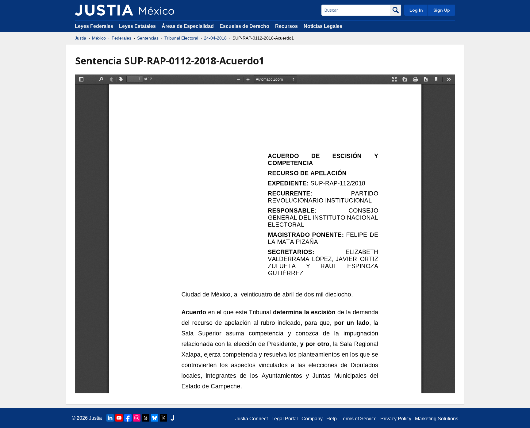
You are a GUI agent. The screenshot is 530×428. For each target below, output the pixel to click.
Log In (416, 10)
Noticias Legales (323, 26)
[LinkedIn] (110, 418)
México (99, 38)
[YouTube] (119, 418)
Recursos (286, 26)
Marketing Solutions (436, 418)
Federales (121, 38)
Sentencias (148, 38)
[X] (163, 418)
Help (331, 418)
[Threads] (145, 418)
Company (312, 418)
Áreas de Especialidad (188, 26)
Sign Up (441, 10)
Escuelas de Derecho (244, 26)
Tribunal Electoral (181, 38)
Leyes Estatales (137, 26)
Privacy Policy (395, 418)
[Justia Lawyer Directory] (172, 418)
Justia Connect (251, 418)
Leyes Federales (94, 26)
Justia (80, 38)
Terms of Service (358, 418)
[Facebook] (128, 418)
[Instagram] (136, 418)
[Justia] (104, 10)
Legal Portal (284, 418)
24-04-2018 (215, 38)
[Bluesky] (154, 418)
